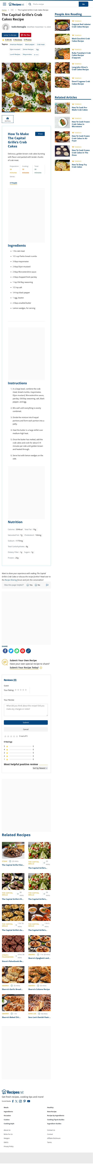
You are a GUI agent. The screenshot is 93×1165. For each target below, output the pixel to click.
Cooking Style (9, 1124)
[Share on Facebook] (5, 650)
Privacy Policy (9, 1146)
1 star (15, 689)
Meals (6, 1107)
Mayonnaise (27, 54)
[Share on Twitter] (11, 650)
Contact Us (51, 1130)
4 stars (23, 689)
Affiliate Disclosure (53, 1138)
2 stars (18, 689)
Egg (37, 49)
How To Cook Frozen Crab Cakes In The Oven (81, 152)
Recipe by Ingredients (55, 1115)
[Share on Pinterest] (25, 35)
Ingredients (8, 1111)
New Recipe (51, 1111)
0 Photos (27, 40)
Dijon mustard (15, 49)
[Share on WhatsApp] (16, 650)
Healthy (50, 1107)
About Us (7, 1130)
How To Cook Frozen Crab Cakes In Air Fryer (81, 138)
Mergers (7, 1138)
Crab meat (41, 44)
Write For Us (8, 1134)
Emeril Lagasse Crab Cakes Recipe (81, 82)
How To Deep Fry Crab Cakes (79, 165)
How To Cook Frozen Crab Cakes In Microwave (81, 124)
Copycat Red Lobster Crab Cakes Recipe (81, 25)
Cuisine (7, 1120)
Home (4, 10)
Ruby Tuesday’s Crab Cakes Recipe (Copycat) (81, 55)
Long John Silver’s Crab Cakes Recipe (80, 68)
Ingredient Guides (54, 1124)
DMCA (6, 1142)
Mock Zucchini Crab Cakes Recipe (81, 39)
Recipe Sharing (11, 580)
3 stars (20, 689)
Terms (49, 1142)
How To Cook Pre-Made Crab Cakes (80, 108)
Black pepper (29, 44)
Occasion (7, 1115)
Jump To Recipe (10, 35)
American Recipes (16, 44)
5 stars (26, 689)
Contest (50, 1134)
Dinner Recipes (28, 49)
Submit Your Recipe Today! (24, 667)
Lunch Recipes (15, 54)
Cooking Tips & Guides (55, 1120)
